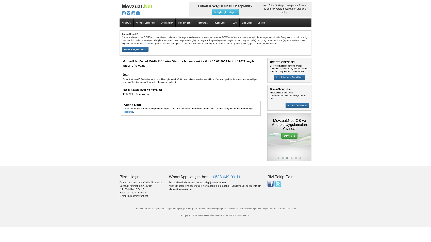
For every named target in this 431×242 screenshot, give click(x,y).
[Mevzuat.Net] (137, 6)
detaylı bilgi (289, 135)
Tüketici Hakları (247, 208)
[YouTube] (124, 13)
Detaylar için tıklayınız (225, 12)
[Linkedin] (138, 13)
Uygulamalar (167, 22)
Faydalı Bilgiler (220, 22)
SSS (235, 22)
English (261, 22)
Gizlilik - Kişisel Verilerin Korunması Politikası (275, 208)
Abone (147, 43)
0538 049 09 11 (227, 176)
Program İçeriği (185, 22)
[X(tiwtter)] (128, 13)
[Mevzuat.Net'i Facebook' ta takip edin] (270, 183)
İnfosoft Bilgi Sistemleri (221, 215)
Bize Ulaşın (247, 22)
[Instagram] (133, 13)
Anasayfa (126, 22)
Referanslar (202, 22)
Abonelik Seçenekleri (146, 22)
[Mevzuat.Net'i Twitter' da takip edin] (277, 183)
